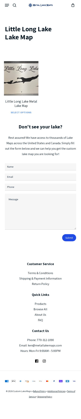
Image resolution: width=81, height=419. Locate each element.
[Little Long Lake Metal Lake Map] (21, 78)
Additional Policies (56, 391)
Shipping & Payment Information (40, 278)
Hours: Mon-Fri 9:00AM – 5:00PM (40, 351)
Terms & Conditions (40, 273)
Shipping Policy (44, 396)
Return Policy (40, 284)
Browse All (40, 309)
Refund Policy (39, 391)
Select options (21, 112)
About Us (40, 315)
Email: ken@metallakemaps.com (40, 345)
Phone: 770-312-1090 (40, 340)
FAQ (40, 320)
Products (40, 304)
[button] (7, 5)
